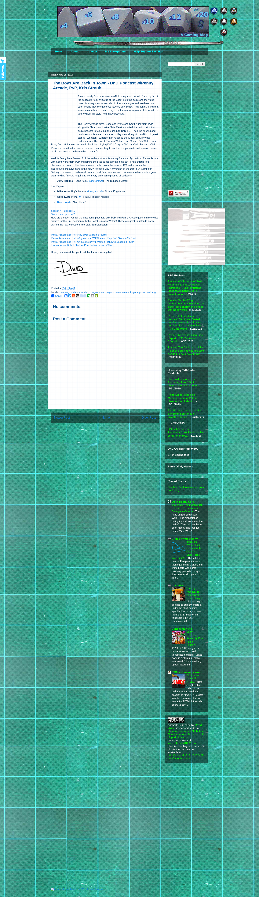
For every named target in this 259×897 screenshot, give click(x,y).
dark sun (78, 292)
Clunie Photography (185, 538)
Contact (92, 51)
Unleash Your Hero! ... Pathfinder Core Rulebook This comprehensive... (186, 432)
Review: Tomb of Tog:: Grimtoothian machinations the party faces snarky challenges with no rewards (186, 305)
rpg (154, 292)
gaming (136, 292)
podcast (146, 292)
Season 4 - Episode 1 (63, 210)
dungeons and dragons (102, 292)
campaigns (66, 292)
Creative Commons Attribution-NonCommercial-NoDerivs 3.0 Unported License (186, 734)
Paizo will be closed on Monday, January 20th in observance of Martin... (182, 398)
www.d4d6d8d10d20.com (183, 743)
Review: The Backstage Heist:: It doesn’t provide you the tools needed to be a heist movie (186, 350)
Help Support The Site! (148, 51)
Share (58, 295)
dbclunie (177, 585)
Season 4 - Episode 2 (63, 214)
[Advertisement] (196, 98)
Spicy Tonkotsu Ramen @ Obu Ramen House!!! (194, 638)
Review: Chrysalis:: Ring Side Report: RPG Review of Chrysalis (185, 338)
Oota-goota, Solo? (184, 501)
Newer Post (62, 417)
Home (59, 51)
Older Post (148, 417)
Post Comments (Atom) (113, 429)
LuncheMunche (182, 628)
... (169, 423)
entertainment (123, 292)
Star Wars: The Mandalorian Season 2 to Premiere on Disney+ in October (187, 508)
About (75, 51)
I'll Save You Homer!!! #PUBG (193, 678)
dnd (86, 292)
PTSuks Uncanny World (187, 672)
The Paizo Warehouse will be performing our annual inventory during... (185, 413)
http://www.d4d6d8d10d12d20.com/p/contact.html (186, 757)
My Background (115, 51)
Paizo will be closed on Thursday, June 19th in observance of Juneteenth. (184, 382)
